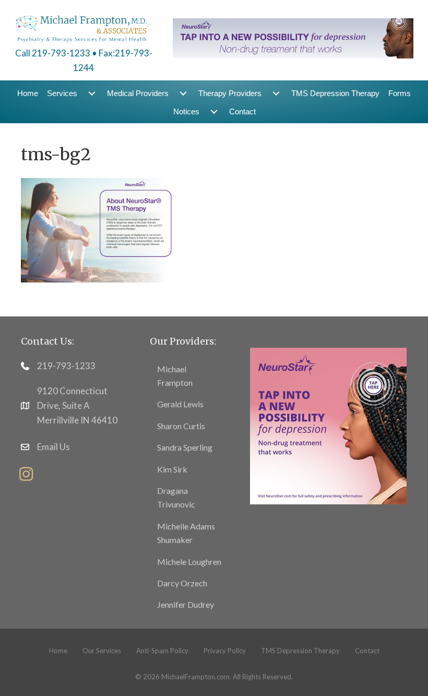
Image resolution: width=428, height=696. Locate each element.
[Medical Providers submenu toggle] (183, 93)
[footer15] (328, 425)
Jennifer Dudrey (185, 604)
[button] (26, 474)
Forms (399, 93)
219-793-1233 (66, 365)
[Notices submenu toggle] (214, 111)
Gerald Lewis (180, 404)
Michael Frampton (175, 375)
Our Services (101, 650)
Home (27, 93)
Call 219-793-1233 (52, 53)
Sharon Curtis (181, 426)
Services (62, 93)
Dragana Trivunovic (176, 497)
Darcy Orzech (182, 583)
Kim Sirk (172, 469)
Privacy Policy (225, 650)
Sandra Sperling (184, 447)
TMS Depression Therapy (335, 93)
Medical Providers (138, 93)
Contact (242, 111)
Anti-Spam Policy (162, 650)
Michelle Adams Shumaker (186, 533)
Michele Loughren (189, 562)
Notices (186, 111)
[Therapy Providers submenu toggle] (276, 93)
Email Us (53, 446)
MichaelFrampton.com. (196, 677)
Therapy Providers (229, 93)
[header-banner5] (293, 37)
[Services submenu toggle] (91, 93)
